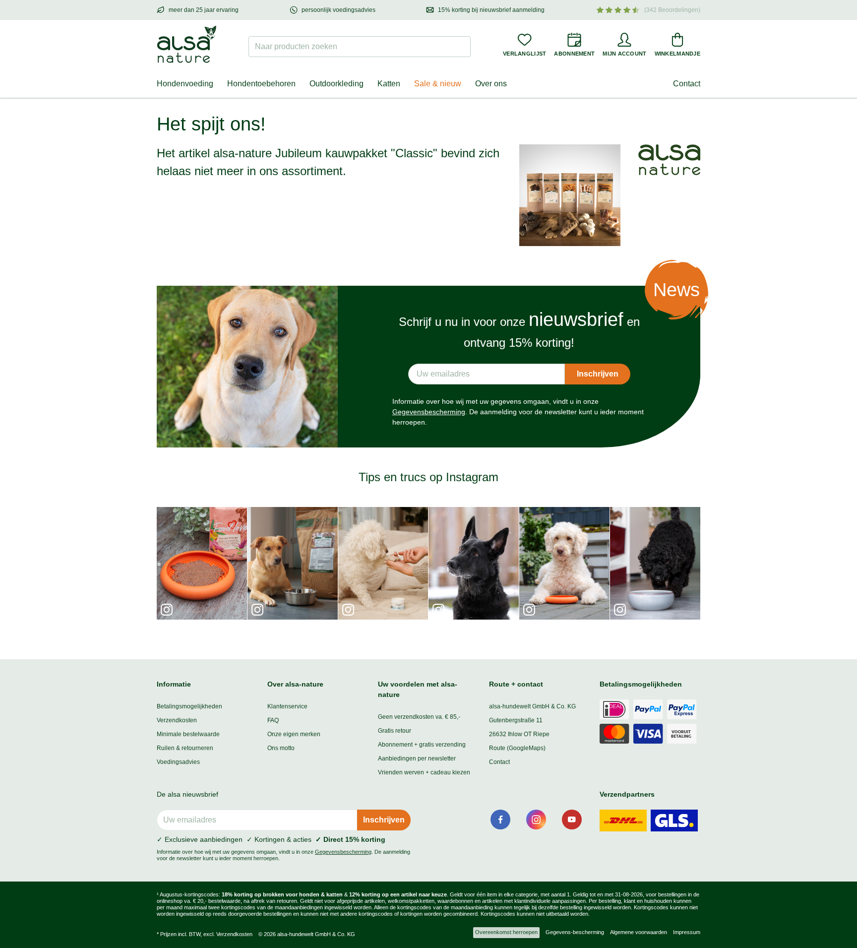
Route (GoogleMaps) (517, 748)
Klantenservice (287, 706)
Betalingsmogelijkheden (189, 706)
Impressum (686, 932)
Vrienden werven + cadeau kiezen (424, 772)
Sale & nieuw (437, 83)
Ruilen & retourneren (185, 748)
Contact (686, 83)
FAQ (273, 720)
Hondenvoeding (185, 83)
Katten (388, 83)
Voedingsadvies (178, 761)
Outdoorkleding (336, 83)
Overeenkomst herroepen (506, 932)
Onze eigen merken (293, 734)
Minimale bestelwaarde (188, 734)
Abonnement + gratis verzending (422, 744)
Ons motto (281, 748)
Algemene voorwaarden (638, 932)
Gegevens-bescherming (575, 932)
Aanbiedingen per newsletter (417, 758)
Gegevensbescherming (428, 412)
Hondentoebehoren (261, 83)
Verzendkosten (177, 720)
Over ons (491, 83)
